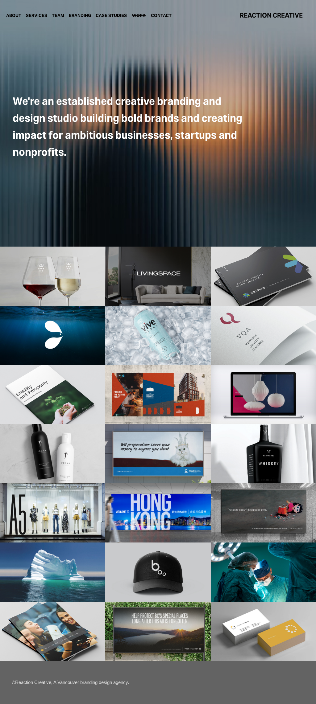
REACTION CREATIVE (271, 15)
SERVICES (36, 15)
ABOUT (13, 15)
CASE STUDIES (111, 15)
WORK (139, 15)
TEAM (58, 15)
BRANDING (80, 15)
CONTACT (161, 15)
